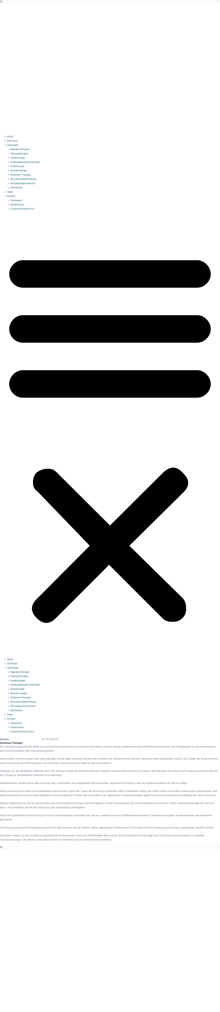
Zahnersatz (16, 187)
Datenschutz (17, 204)
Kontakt (11, 196)
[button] (110, 435)
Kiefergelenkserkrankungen (25, 162)
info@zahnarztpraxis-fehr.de (25, 739)
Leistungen (13, 145)
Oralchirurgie (17, 166)
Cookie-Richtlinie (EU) (22, 208)
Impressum (16, 200)
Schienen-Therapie (20, 174)
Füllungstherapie (19, 153)
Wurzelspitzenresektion (23, 183)
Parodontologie (18, 170)
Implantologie (17, 157)
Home (10, 136)
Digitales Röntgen (19, 149)
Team (10, 191)
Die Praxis (12, 140)
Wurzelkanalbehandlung (23, 179)
